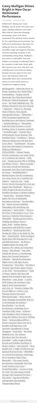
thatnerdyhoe (19, 210)
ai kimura (26, 311)
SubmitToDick (13, 236)
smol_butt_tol (7, 288)
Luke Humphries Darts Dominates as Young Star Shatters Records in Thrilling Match (18, 317)
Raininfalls (6, 340)
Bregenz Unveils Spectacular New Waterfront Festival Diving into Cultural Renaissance (17, 97)
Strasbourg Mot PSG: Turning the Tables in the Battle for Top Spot (18, 233)
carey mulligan (7, 20)
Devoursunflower (21, 271)
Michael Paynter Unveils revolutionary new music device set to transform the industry (18, 155)
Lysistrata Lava (17, 181)
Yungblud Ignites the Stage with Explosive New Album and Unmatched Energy (18, 248)
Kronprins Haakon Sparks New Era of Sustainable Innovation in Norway (16, 198)
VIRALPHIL (6, 219)
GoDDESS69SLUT (20, 172)
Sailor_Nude (7, 224)
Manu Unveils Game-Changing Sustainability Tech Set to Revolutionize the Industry (18, 300)
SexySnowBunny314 (12, 123)
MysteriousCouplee (10, 297)
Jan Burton (25, 242)
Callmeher (6, 259)
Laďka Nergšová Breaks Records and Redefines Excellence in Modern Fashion (17, 343)
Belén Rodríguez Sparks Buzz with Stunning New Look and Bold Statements (18, 239)
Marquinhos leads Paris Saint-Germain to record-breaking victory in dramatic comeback (18, 126)
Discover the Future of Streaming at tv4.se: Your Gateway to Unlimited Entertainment (18, 213)
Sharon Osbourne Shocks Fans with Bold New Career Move (18, 141)
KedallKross (7, 230)
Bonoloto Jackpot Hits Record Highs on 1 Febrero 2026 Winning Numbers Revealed (18, 291)
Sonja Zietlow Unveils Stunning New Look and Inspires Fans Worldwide (18, 184)
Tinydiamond (19, 143)
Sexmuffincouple (10, 132)
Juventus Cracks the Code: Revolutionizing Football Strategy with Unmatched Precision (17, 372)
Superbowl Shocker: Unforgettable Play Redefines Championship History (16, 381)
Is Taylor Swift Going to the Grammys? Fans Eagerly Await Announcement (17, 282)
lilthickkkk (28, 352)
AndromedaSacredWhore (19, 320)
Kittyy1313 (28, 187)
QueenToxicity (8, 305)
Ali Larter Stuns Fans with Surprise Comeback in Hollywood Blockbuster (18, 146)
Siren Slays (19, 265)
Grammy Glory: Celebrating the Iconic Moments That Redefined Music (17, 135)
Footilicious (22, 138)
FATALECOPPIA (8, 152)
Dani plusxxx (15, 250)
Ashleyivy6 (8, 109)
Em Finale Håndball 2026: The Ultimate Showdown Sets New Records (17, 334)
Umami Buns (9, 195)
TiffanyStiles (27, 115)
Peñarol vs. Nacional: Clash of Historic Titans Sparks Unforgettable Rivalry (17, 112)
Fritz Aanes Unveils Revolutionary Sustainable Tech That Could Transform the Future (18, 170)
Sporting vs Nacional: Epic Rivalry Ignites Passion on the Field (18, 268)
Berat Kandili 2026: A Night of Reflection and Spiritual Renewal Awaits (18, 349)
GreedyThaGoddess (10, 369)
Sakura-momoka (26, 164)
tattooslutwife (22, 346)
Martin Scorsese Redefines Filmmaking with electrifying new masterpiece (16, 207)
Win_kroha (6, 378)
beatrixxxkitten (8, 94)
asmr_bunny (18, 279)
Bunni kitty (17, 331)
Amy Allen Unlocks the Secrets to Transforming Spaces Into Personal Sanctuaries (17, 253)
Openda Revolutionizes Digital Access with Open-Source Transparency (16, 262)
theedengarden (8, 89)
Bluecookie (6, 360)
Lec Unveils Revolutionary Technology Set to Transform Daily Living (15, 308)
